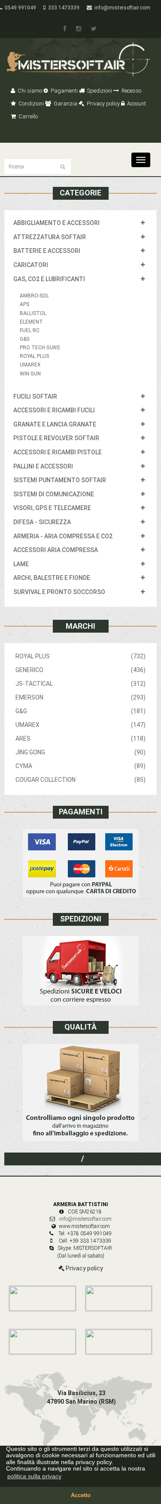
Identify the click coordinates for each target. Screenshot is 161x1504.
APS (24, 304)
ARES (80, 738)
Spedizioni (99, 90)
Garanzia (64, 103)
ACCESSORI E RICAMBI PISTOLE (57, 452)
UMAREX (30, 365)
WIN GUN (30, 374)
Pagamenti (63, 90)
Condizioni (30, 103)
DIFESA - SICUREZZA (42, 522)
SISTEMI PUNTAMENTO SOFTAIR (59, 480)
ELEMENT (31, 322)
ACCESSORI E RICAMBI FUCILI (54, 410)
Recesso (130, 90)
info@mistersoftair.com (121, 8)
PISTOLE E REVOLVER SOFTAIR (56, 438)
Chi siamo (29, 90)
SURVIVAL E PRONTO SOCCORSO (59, 591)
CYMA (80, 766)
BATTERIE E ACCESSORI (46, 250)
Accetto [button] (81, 1495)
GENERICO (80, 669)
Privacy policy (102, 103)
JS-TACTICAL (80, 683)
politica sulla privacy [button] (34, 1476)
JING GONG (80, 752)
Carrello (27, 116)
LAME (21, 564)
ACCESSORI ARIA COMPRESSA (55, 549)
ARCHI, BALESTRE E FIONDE (51, 577)
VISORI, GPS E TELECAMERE (52, 507)
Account (136, 103)
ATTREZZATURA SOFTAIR (49, 237)
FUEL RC (29, 330)
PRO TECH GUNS (40, 348)
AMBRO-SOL (34, 296)
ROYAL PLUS (34, 356)
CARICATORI (30, 264)
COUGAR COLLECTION (80, 779)
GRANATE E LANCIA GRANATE (54, 424)
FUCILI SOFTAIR (35, 396)
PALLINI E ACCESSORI (43, 466)
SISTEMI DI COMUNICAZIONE (53, 494)
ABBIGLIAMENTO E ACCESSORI (56, 222)
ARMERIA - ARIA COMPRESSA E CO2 (62, 536)
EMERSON (80, 697)
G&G (25, 339)
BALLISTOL (33, 313)
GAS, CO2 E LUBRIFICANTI (49, 279)
